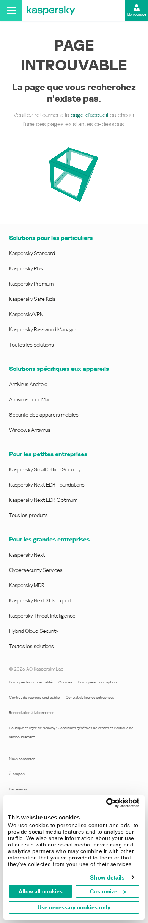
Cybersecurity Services (36, 570)
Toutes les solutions (31, 345)
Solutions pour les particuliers (51, 237)
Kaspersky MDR (26, 585)
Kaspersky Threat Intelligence (42, 616)
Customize (103, 891)
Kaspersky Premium (31, 284)
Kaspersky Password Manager (43, 329)
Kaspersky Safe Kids (32, 299)
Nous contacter (22, 759)
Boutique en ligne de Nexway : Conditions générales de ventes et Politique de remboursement (71, 732)
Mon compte (136, 14)
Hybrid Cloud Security (33, 631)
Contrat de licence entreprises (90, 697)
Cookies (65, 682)
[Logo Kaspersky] (51, 10)
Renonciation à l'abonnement (32, 713)
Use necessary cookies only (74, 907)
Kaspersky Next (27, 555)
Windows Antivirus (29, 430)
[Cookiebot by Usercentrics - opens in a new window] (106, 803)
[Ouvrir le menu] (11, 10)
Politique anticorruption (97, 682)
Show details (107, 877)
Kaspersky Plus (26, 268)
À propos (17, 774)
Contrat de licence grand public (34, 697)
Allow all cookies (41, 891)
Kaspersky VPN (26, 314)
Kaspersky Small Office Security (45, 469)
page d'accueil (89, 114)
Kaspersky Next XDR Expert (40, 600)
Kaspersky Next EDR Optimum (43, 500)
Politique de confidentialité (30, 682)
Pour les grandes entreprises (49, 539)
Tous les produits (28, 515)
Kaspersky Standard (32, 253)
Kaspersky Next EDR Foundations (47, 485)
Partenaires (18, 789)
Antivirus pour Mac (30, 399)
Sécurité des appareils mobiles (44, 415)
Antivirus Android (28, 384)
